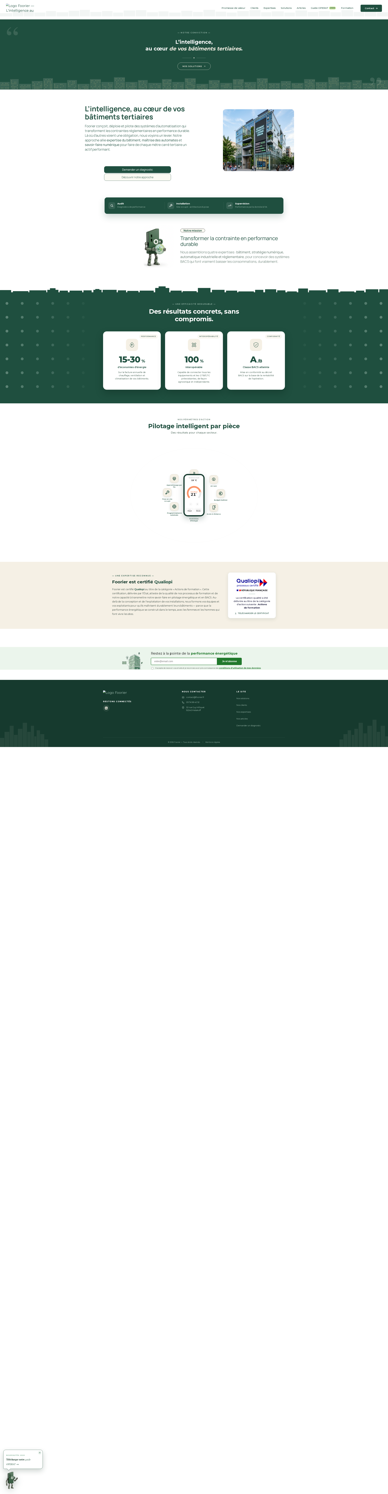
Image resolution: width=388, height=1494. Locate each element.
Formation (347, 8)
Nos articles (242, 718)
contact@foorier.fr (195, 697)
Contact (371, 8)
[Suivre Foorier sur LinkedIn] (106, 708)
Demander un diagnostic (248, 725)
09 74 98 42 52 (192, 702)
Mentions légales (212, 742)
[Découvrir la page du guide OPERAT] (13, 1480)
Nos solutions (192, 66)
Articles (301, 8)
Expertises (270, 8)
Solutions (286, 8)
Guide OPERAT (323, 8)
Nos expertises (243, 712)
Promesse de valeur (233, 8)
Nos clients (241, 705)
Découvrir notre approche (138, 177)
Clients (254, 8)
